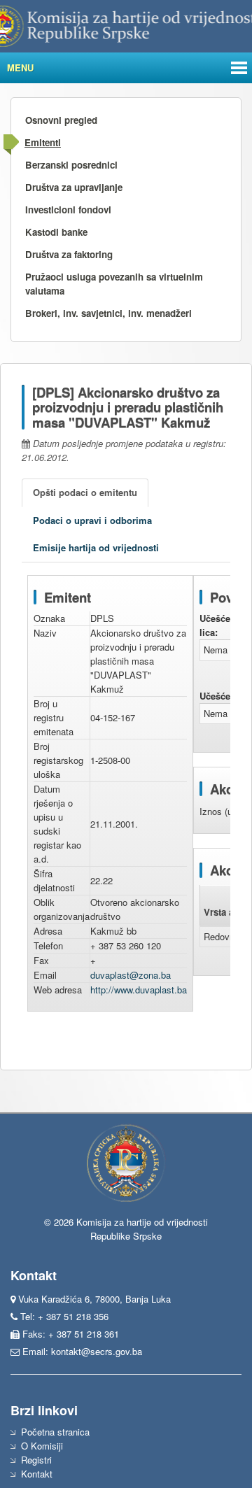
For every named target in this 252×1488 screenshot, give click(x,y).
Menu (20, 67)
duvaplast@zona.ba (130, 975)
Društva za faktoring (69, 254)
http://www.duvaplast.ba (138, 989)
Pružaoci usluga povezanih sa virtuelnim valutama (114, 283)
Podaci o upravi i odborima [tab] (92, 520)
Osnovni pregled (61, 120)
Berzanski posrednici (71, 164)
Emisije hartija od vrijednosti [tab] (96, 547)
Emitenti (42, 142)
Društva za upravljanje (73, 187)
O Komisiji (42, 1445)
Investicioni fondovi (68, 209)
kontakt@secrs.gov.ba (96, 1351)
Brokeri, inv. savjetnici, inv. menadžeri (108, 313)
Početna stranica (55, 1431)
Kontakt (36, 1473)
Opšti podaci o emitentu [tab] (85, 492)
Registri (36, 1459)
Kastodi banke (56, 232)
